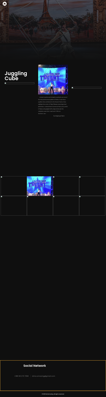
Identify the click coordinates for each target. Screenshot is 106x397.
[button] (36, 148)
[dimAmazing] (5, 4)
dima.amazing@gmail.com (43, 376)
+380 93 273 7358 (21, 376)
